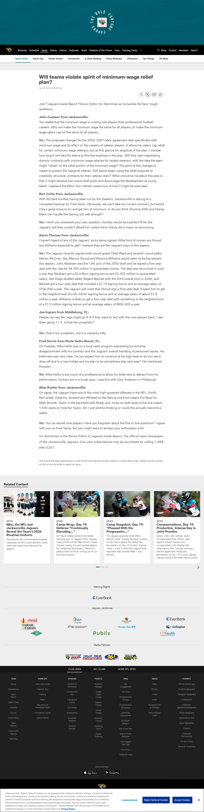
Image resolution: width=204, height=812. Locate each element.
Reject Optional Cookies (156, 800)
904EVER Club (125, 755)
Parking (42, 694)
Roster (13, 684)
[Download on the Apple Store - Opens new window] (90, 773)
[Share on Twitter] (147, 96)
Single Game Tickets (98, 694)
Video (154, 694)
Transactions (13, 689)
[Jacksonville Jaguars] (102, 787)
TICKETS (98, 679)
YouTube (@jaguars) (186, 689)
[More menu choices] (141, 50)
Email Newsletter (187, 723)
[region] (102, 800)
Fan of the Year (125, 728)
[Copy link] (160, 94)
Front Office (13, 718)
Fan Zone (126, 692)
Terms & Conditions (186, 746)
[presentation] (199, 567)
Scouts (13, 713)
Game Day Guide (43, 684)
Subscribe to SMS (186, 718)
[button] (98, 567)
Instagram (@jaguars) (187, 694)
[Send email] (154, 96)
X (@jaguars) (186, 699)
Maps (42, 699)
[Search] (158, 50)
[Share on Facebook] (141, 96)
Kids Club (125, 749)
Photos (155, 689)
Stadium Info (42, 689)
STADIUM (72, 679)
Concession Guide (43, 713)
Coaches (13, 707)
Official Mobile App (186, 684)
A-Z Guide (72, 707)
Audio (154, 699)
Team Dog (13, 739)
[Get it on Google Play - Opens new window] (112, 774)
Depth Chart (13, 702)
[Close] (198, 800)
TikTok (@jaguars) (186, 713)
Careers (186, 728)
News (154, 684)
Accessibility (72, 713)
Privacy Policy (187, 741)
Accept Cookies (182, 800)
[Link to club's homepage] (9, 50)
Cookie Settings (130, 800)
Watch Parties (43, 718)
